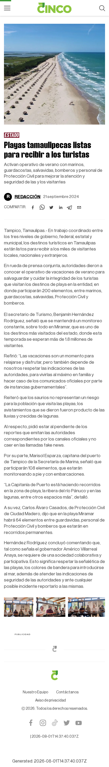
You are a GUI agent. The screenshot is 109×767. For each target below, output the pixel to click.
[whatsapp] (42, 207)
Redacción (27, 197)
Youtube (78, 722)
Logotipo (54, 8)
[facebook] (33, 207)
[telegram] (70, 207)
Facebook (31, 722)
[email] (79, 207)
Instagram (42, 722)
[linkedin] (61, 207)
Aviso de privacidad (50, 700)
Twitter (66, 722)
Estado (11, 135)
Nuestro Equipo (35, 692)
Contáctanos (67, 692)
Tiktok (54, 722)
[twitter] (51, 207)
